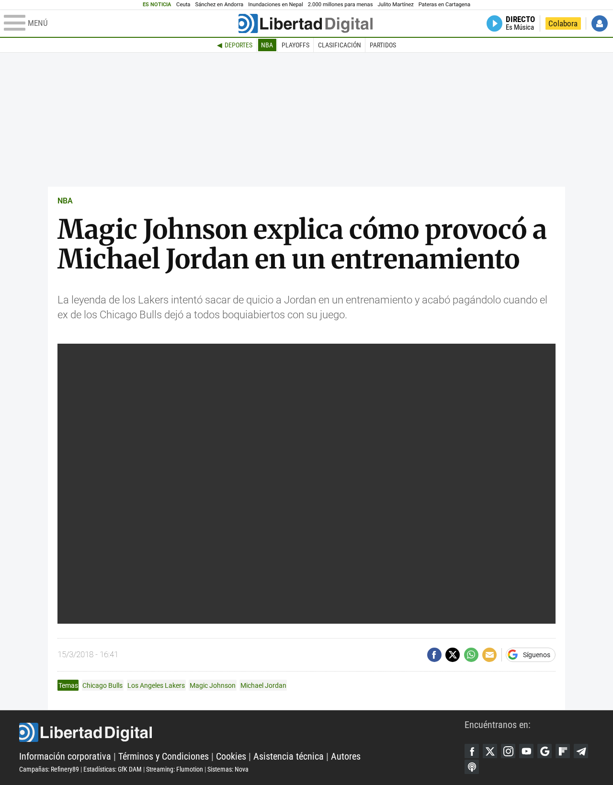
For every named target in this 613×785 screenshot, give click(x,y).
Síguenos (536, 654)
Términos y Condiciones (163, 756)
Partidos (383, 45)
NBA (267, 45)
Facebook (472, 751)
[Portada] (306, 23)
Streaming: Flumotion (174, 769)
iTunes (472, 767)
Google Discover (544, 751)
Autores (346, 756)
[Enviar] (471, 655)
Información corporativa (65, 756)
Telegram (581, 751)
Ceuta (183, 4)
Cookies (231, 756)
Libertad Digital (242, 732)
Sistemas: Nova (228, 769)
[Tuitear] (452, 655)
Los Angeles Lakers (156, 685)
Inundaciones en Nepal (275, 4)
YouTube (526, 751)
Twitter (490, 751)
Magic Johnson (213, 685)
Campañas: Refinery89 (49, 769)
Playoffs (295, 45)
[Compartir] (434, 655)
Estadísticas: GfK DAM (112, 769)
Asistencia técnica (288, 756)
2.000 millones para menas (340, 4)
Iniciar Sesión (599, 23)
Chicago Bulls (102, 685)
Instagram (508, 751)
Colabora (563, 23)
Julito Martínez (396, 4)
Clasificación (339, 45)
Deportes (238, 45)
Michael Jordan (263, 685)
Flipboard (563, 751)
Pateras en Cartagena (444, 4)
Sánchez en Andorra (219, 4)
